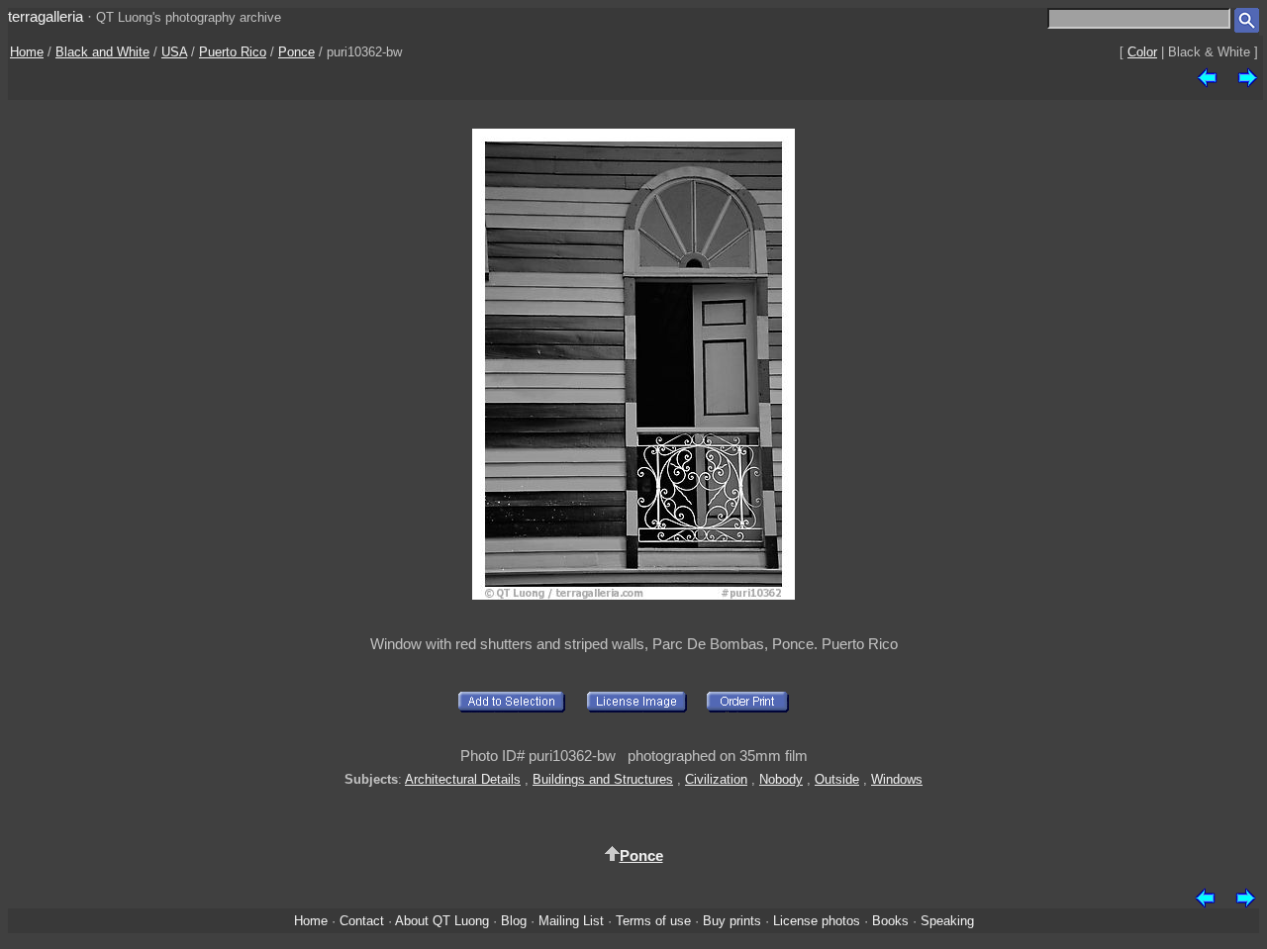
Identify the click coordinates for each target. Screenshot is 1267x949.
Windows (897, 779)
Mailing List (571, 920)
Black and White (102, 52)
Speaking (947, 920)
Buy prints (732, 920)
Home (27, 52)
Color (1142, 52)
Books (890, 920)
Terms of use (653, 920)
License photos (816, 920)
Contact (362, 920)
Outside (837, 779)
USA (174, 52)
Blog (514, 920)
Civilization (716, 779)
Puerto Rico (232, 52)
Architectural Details (463, 779)
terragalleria (45, 16)
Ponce (296, 52)
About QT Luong (442, 920)
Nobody (781, 779)
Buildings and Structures (603, 779)
